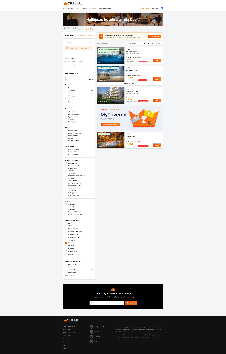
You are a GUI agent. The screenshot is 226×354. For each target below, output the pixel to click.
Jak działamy (67, 335)
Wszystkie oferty (68, 8)
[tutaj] (138, 337)
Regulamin (66, 339)
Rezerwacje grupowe (69, 332)
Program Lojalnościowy (89, 8)
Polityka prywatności (69, 342)
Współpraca (66, 329)
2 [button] (74, 65)
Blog (77, 8)
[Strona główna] (74, 3)
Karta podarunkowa (105, 8)
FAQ (64, 345)
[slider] (66, 77)
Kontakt (65, 348)
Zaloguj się (155, 8)
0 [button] (81, 65)
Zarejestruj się (144, 8)
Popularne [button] (133, 43)
